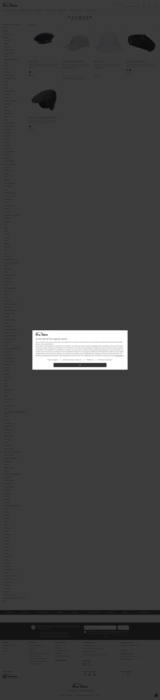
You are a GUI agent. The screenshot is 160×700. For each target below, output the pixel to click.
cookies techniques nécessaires (72, 360)
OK (80, 365)
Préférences (90, 360)
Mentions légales (52, 360)
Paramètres (118, 355)
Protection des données (105, 360)
